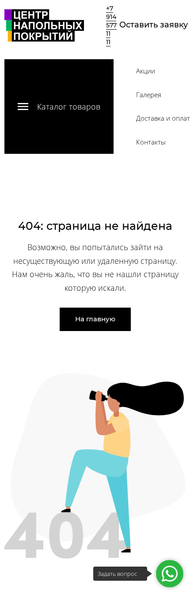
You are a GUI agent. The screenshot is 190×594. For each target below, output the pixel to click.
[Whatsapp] (169, 573)
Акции (145, 70)
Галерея (148, 94)
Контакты (151, 141)
